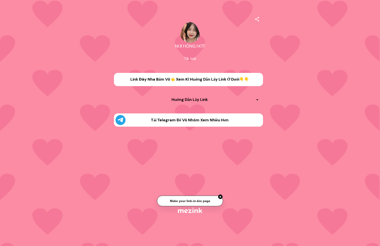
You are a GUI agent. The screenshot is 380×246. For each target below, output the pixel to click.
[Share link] (257, 18)
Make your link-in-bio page (190, 201)
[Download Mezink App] (190, 210)
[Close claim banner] (220, 197)
